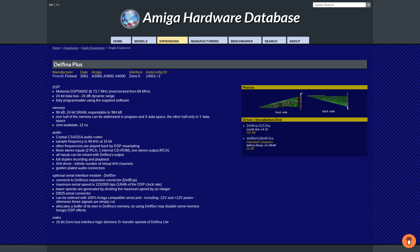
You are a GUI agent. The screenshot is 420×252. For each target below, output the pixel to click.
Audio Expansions (93, 48)
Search (271, 41)
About (294, 41)
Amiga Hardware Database (220, 17)
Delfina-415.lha (258, 126)
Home (117, 41)
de (58, 5)
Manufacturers (205, 41)
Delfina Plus (68, 64)
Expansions (169, 41)
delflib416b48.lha (260, 138)
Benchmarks (242, 41)
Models (140, 41)
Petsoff (57, 76)
